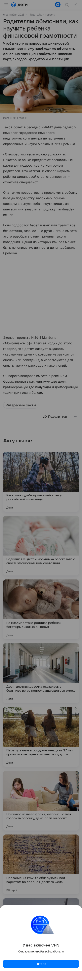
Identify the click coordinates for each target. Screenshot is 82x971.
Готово (41, 964)
